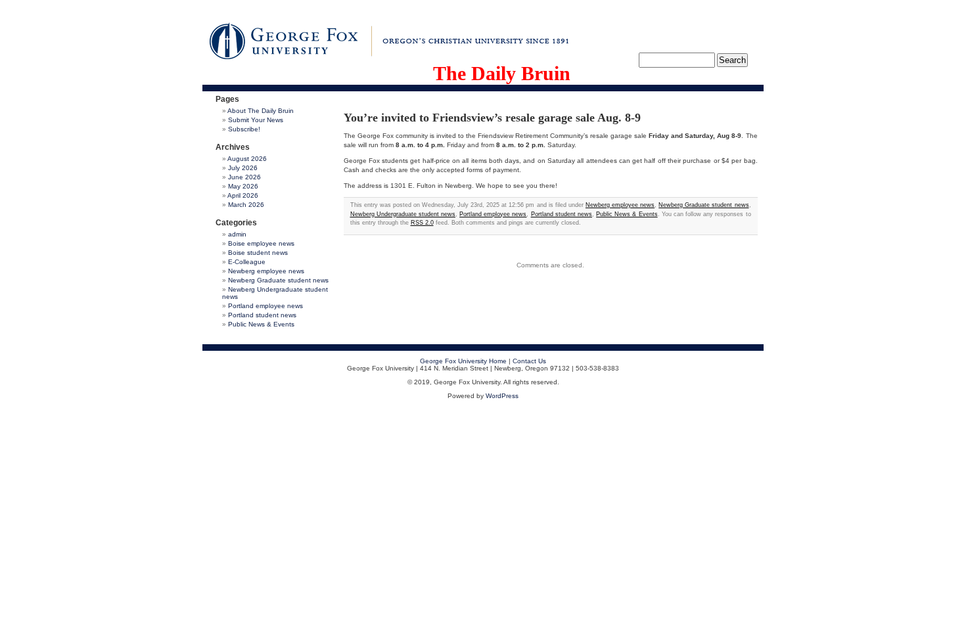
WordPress (502, 395)
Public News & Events (261, 324)
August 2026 (247, 158)
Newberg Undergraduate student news (402, 214)
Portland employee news (265, 305)
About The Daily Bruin (260, 110)
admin (237, 234)
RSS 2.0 (422, 222)
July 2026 (243, 167)
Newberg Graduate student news (278, 280)
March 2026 (246, 204)
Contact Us (529, 361)
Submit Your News (255, 119)
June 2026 (244, 177)
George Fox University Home (463, 361)
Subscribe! (244, 129)
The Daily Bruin (501, 73)
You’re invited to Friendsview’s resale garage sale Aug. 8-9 (492, 117)
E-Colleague (246, 261)
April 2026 (242, 195)
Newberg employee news (266, 271)
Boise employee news (261, 243)
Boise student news (258, 252)
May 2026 (243, 186)
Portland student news (262, 315)
